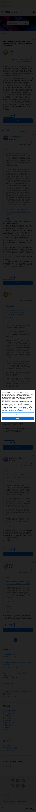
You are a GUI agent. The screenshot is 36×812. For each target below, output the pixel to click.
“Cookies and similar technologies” (15, 410)
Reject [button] (18, 414)
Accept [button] (18, 418)
